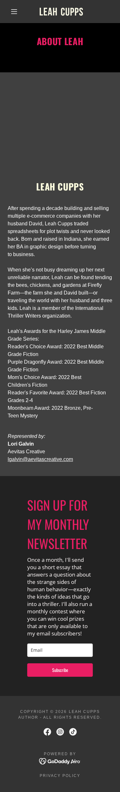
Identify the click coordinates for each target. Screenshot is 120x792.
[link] (61, 12)
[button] (14, 11)
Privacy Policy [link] (60, 775)
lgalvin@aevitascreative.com (40, 459)
